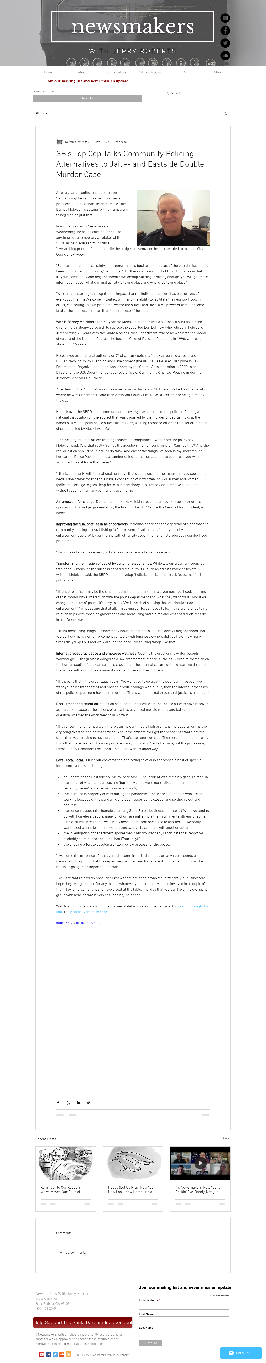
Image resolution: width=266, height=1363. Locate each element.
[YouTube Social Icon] (41, 1354)
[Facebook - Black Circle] (225, 30)
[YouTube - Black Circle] (225, 18)
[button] (225, 113)
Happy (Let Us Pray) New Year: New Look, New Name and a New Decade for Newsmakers (132, 1189)
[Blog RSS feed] (68, 1354)
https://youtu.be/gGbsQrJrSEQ (78, 923)
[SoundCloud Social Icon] (61, 1354)
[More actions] (207, 141)
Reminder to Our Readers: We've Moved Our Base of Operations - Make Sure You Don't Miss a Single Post (62, 1189)
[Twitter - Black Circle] (225, 43)
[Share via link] (89, 1103)
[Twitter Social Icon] (55, 1354)
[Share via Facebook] (58, 1103)
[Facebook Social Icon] (48, 1354)
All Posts (41, 113)
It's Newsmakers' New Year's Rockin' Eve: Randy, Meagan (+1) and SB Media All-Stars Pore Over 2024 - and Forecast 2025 (199, 1189)
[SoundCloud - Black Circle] (225, 55)
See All (226, 1139)
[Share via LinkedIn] (78, 1103)
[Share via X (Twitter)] (68, 1103)
